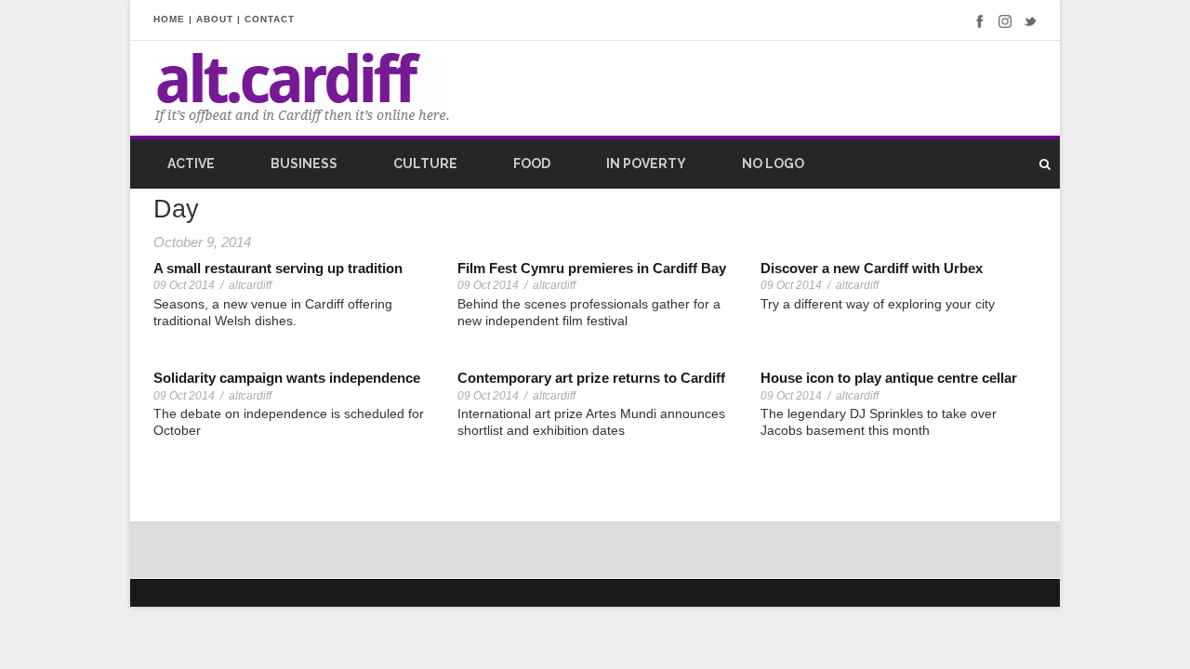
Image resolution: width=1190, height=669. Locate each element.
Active (191, 163)
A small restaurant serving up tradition (278, 268)
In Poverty (646, 163)
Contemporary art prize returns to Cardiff (591, 378)
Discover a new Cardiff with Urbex (871, 268)
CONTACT (270, 19)
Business (304, 163)
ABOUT (214, 19)
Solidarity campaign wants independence (286, 378)
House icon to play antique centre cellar (888, 378)
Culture (425, 163)
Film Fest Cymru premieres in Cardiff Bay (591, 268)
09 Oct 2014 (184, 285)
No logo (773, 163)
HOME (169, 19)
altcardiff (250, 285)
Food (531, 163)
